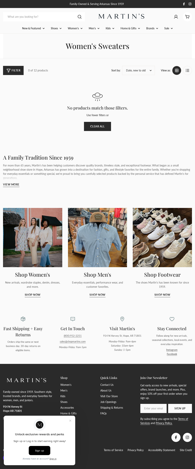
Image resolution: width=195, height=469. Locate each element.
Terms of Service (113, 450)
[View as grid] (176, 70)
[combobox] (44, 16)
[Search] (79, 16)
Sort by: (116, 70)
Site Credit (186, 450)
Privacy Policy (136, 450)
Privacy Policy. (164, 423)
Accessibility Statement (161, 450)
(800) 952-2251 (73, 335)
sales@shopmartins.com (73, 341)
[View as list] (187, 70)
